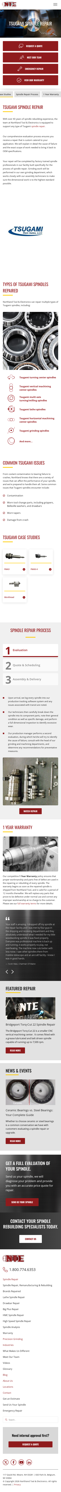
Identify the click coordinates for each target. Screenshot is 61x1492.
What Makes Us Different (16, 1351)
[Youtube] (21, 1464)
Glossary (7, 1368)
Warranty (8, 1333)
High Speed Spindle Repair (17, 1321)
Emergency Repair (34, 69)
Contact (7, 1392)
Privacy (17, 1484)
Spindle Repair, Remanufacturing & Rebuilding (27, 1285)
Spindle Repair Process (27, 94)
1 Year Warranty (51, 94)
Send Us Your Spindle (14, 1404)
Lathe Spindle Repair (14, 1297)
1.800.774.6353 (22, 1269)
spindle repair (38, 126)
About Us (8, 1380)
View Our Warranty (34, 80)
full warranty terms (26, 903)
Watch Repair (30, 811)
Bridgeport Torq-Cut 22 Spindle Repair (30, 1024)
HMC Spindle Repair (13, 1315)
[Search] (6, 1420)
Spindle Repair (10, 1279)
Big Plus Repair (11, 1309)
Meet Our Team (34, 57)
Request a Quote (34, 46)
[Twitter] (6, 1464)
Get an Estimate (11, 1398)
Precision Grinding (13, 1339)
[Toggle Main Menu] (55, 4)
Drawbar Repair (11, 1303)
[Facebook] (13, 1464)
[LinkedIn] (29, 1464)
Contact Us (30, 1239)
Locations (8, 1386)
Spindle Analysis (11, 1327)
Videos (6, 1362)
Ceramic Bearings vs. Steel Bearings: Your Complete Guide (29, 1112)
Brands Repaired (12, 1291)
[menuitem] (30, 1306)
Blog (5, 1374)
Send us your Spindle (22, 1202)
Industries (8, 1345)
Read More (15, 1050)
